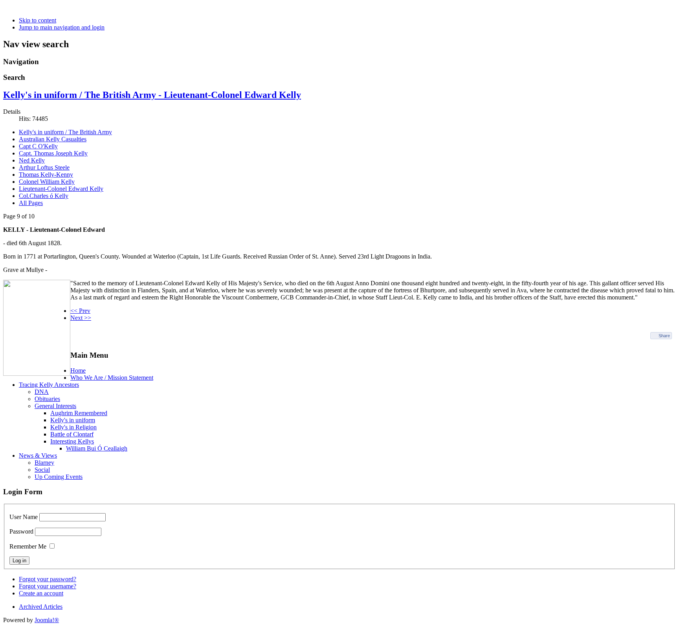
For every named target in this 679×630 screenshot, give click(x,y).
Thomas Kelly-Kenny (46, 174)
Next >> (80, 317)
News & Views (38, 455)
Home (78, 370)
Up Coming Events (59, 476)
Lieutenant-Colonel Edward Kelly (61, 188)
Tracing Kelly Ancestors (49, 384)
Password (21, 531)
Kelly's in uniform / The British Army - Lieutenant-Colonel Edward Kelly (152, 95)
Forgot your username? (47, 586)
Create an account (41, 593)
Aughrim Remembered (78, 413)
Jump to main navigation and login (62, 27)
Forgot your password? (47, 579)
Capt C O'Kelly (38, 146)
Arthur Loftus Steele (44, 167)
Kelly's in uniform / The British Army (65, 132)
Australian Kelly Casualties (52, 139)
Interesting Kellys (72, 441)
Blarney (44, 462)
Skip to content (37, 20)
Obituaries (47, 398)
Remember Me (27, 546)
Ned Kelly (32, 160)
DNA (42, 391)
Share (664, 335)
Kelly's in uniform (72, 420)
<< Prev (80, 310)
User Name (23, 517)
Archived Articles (40, 606)
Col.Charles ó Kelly (43, 195)
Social (42, 469)
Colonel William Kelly (47, 181)
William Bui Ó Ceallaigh (96, 448)
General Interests (55, 406)
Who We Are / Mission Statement (111, 377)
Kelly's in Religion (73, 427)
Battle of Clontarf (72, 434)
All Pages (31, 203)
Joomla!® (47, 620)
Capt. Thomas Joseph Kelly (53, 153)
